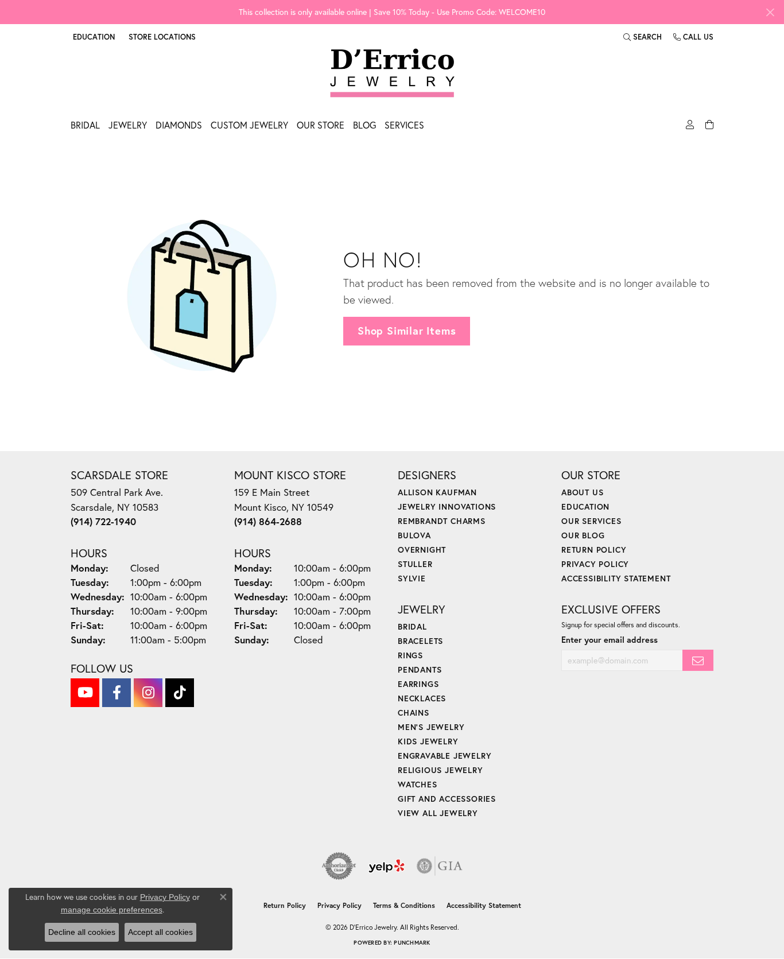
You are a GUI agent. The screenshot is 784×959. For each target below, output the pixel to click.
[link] (161, 36)
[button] (93, 36)
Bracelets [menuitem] (420, 640)
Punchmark (412, 942)
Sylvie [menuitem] (412, 578)
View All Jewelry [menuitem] (438, 812)
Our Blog (582, 535)
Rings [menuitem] (410, 655)
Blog (364, 125)
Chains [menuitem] (413, 712)
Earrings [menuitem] (418, 683)
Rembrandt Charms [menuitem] (442, 520)
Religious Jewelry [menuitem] (440, 769)
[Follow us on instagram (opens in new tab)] (148, 692)
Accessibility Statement (615, 578)
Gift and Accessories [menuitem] (447, 798)
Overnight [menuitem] (422, 549)
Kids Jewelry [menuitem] (428, 741)
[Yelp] (386, 866)
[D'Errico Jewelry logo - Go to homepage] (392, 73)
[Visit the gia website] (440, 866)
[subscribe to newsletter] (697, 660)
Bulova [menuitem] (414, 535)
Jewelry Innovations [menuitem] (447, 506)
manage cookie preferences (111, 909)
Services (404, 125)
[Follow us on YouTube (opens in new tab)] (85, 692)
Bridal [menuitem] (412, 626)
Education (585, 506)
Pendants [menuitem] (419, 669)
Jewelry (127, 125)
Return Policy (593, 549)
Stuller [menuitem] (415, 563)
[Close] (770, 12)
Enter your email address (609, 639)
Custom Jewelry (249, 125)
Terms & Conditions (404, 905)
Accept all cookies (160, 932)
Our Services (591, 520)
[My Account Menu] (688, 128)
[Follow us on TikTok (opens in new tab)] (179, 692)
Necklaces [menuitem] (422, 698)
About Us (582, 492)
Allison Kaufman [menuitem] (437, 492)
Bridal (85, 125)
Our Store (320, 125)
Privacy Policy (595, 563)
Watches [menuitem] (417, 784)
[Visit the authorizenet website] (339, 866)
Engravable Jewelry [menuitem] (444, 755)
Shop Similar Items (407, 330)
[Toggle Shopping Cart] (708, 128)
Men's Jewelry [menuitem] (431, 726)
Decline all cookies (81, 932)
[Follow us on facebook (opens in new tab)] (116, 692)
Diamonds (179, 125)
